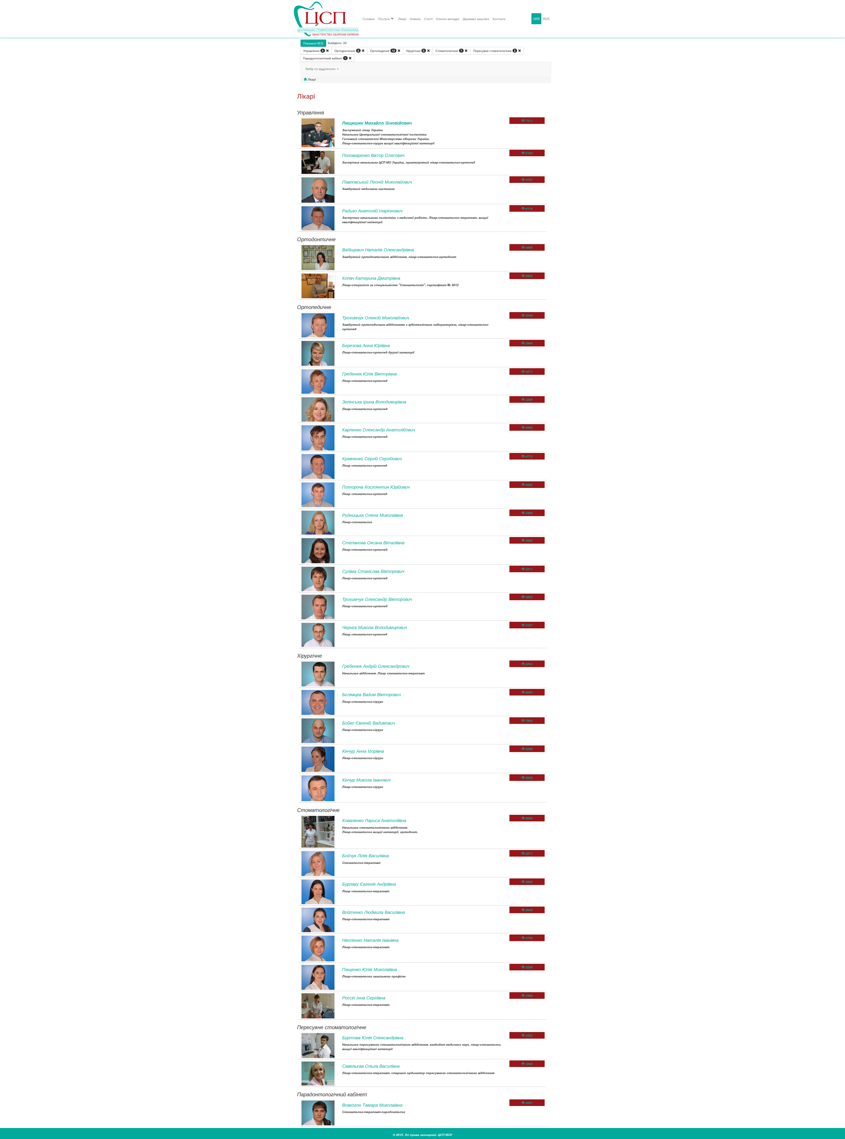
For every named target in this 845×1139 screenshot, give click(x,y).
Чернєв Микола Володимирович (374, 627)
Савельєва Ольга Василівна (371, 1066)
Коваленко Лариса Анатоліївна (374, 820)
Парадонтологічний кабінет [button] (324, 58)
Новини (415, 19)
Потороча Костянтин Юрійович (376, 487)
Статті (428, 19)
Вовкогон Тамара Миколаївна (372, 1105)
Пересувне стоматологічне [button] (494, 50)
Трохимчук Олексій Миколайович (375, 317)
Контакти (499, 19)
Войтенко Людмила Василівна (373, 912)
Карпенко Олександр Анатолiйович (378, 429)
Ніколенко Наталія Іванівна (370, 940)
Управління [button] (313, 50)
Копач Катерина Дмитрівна (371, 278)
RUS (546, 19)
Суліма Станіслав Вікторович (373, 571)
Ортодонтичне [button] (346, 50)
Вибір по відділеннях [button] (321, 68)
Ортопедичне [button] (382, 50)
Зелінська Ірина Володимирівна (374, 401)
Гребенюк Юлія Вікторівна (369, 373)
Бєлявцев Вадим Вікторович (371, 694)
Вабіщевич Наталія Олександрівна (378, 249)
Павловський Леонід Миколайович (377, 181)
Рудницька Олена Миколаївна (372, 515)
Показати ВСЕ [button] (313, 43)
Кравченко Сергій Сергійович (372, 458)
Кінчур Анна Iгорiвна (363, 751)
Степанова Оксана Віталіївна (373, 542)
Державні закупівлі (476, 19)
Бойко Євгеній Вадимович (368, 722)
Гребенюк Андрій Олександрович (375, 666)
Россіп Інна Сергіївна (363, 997)
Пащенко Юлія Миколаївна (369, 969)
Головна (369, 19)
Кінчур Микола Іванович (366, 780)
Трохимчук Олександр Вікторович (377, 599)
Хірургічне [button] (415, 50)
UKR (536, 19)
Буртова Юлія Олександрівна (372, 1037)
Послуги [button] (384, 19)
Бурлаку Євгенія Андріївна (369, 884)
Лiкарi (402, 19)
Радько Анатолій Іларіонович (372, 210)
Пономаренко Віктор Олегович (373, 155)
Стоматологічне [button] (448, 50)
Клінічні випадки (447, 19)
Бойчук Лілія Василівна (365, 855)
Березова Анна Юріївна (366, 345)
